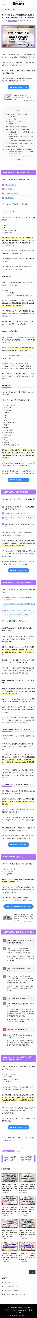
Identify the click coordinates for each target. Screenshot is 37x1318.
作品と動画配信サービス (11, 1286)
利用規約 (20, 1307)
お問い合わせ (31, 1310)
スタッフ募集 (27, 1307)
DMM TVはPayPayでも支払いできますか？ (21, 156)
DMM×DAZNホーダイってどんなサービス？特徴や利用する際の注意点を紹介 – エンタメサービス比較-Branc (24, 917)
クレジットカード (14, 116)
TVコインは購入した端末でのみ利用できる (21, 141)
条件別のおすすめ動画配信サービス (14, 1294)
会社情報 (18, 1312)
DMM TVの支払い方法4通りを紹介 (17, 114)
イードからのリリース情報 (9, 1310)
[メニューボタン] (4, 4)
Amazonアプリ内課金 (15, 121)
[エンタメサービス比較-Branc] (18, 4)
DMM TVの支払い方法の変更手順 (16, 127)
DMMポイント (13, 124)
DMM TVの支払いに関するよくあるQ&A (18, 149)
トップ (8, 1307)
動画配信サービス (13, 21)
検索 (32, 1272)
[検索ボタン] (33, 4)
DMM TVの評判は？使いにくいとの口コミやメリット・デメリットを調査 (24, 97)
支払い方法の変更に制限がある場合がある (20, 143)
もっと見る (18, 160)
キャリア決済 (12, 119)
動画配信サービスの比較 (11, 1290)
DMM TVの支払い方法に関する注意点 (18, 130)
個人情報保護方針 (21, 1310)
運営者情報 (14, 1307)
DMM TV (19, 1151)
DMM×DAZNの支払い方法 (14, 146)
